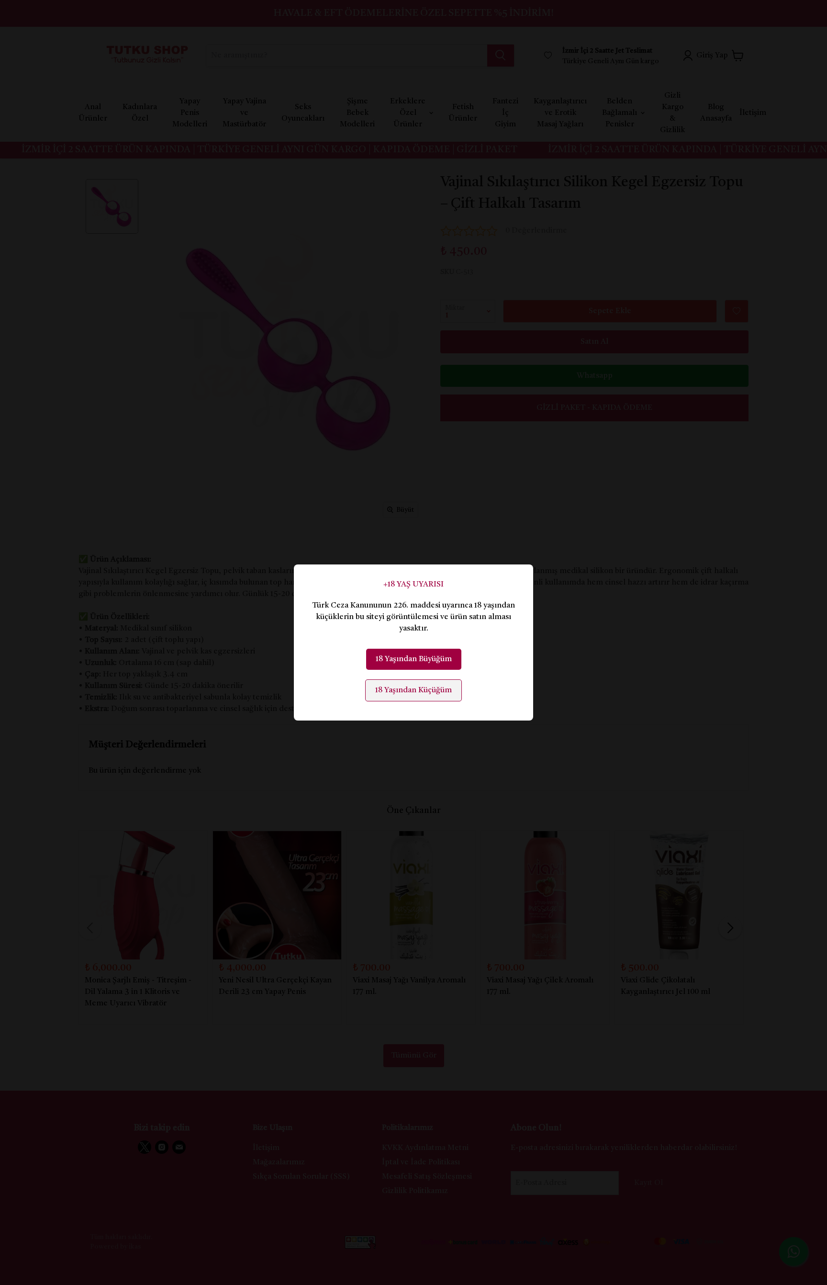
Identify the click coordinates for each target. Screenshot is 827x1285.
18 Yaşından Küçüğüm (413, 690)
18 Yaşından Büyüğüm (414, 659)
